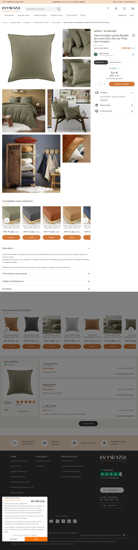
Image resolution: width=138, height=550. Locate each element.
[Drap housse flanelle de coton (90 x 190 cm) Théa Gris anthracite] (31, 215)
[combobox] (24, 411)
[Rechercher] (59, 8)
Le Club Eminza (67, 461)
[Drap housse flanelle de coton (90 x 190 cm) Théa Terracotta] (52, 215)
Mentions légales (16, 493)
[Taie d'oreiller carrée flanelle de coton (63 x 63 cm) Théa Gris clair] (72, 324)
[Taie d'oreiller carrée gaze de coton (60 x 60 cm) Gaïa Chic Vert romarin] (52, 324)
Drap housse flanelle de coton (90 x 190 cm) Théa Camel (72, 228)
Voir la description (101, 48)
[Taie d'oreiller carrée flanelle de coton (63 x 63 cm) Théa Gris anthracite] (31, 324)
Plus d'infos (103, 100)
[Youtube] (69, 521)
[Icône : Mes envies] (133, 35)
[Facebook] (63, 521)
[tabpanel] (52, 15)
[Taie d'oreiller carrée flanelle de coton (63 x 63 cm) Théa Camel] (11, 324)
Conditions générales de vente (21, 487)
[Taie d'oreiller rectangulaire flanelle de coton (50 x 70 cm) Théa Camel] (92, 324)
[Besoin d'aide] (107, 9)
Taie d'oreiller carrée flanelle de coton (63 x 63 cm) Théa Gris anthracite (31, 338)
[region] (69, 22)
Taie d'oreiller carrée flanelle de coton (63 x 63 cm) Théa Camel (11, 337)
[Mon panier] (132, 9)
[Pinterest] (57, 521)
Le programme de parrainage (72, 466)
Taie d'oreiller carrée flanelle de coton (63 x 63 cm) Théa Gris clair (72, 337)
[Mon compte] (116, 9)
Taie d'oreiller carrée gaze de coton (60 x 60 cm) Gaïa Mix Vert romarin (112, 338)
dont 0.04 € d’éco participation (114, 78)
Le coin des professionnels (71, 477)
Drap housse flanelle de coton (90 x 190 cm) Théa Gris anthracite (31, 228)
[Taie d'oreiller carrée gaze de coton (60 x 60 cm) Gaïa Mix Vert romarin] (113, 324)
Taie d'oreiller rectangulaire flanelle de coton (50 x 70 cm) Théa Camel (92, 338)
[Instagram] (75, 521)
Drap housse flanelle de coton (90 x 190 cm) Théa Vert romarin (11, 228)
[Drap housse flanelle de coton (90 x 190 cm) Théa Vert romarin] (11, 215)
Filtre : (6, 410)
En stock (113, 68)
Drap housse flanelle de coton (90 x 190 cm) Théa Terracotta (52, 228)
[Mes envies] (124, 9)
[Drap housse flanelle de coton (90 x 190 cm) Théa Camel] (72, 215)
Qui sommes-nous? (43, 461)
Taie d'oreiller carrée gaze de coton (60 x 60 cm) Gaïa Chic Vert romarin (52, 338)
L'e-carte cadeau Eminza (70, 471)
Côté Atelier (40, 466)
